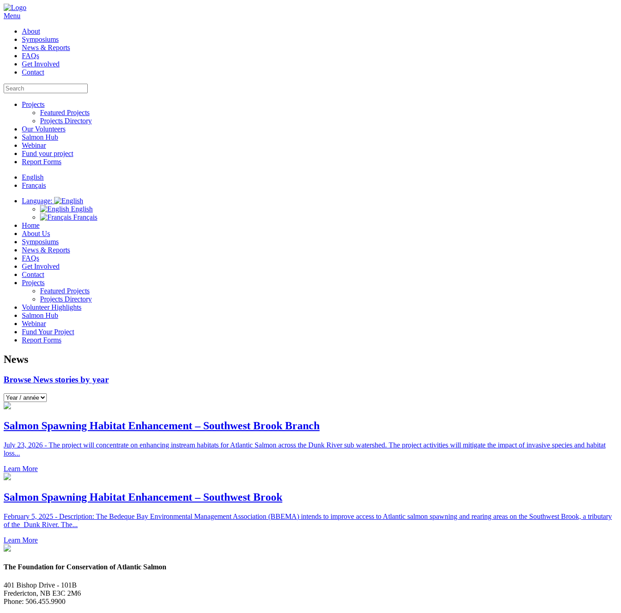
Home (31, 225)
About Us (36, 233)
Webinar (34, 145)
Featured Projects (65, 112)
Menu (12, 16)
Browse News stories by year (56, 379)
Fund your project (47, 153)
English (81, 209)
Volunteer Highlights (51, 307)
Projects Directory (66, 121)
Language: (38, 201)
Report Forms (41, 162)
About (31, 31)
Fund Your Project (48, 332)
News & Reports (46, 47)
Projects (33, 104)
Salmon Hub (40, 137)
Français (84, 217)
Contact (33, 72)
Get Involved (41, 64)
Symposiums (40, 39)
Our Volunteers (43, 129)
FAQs (30, 56)
